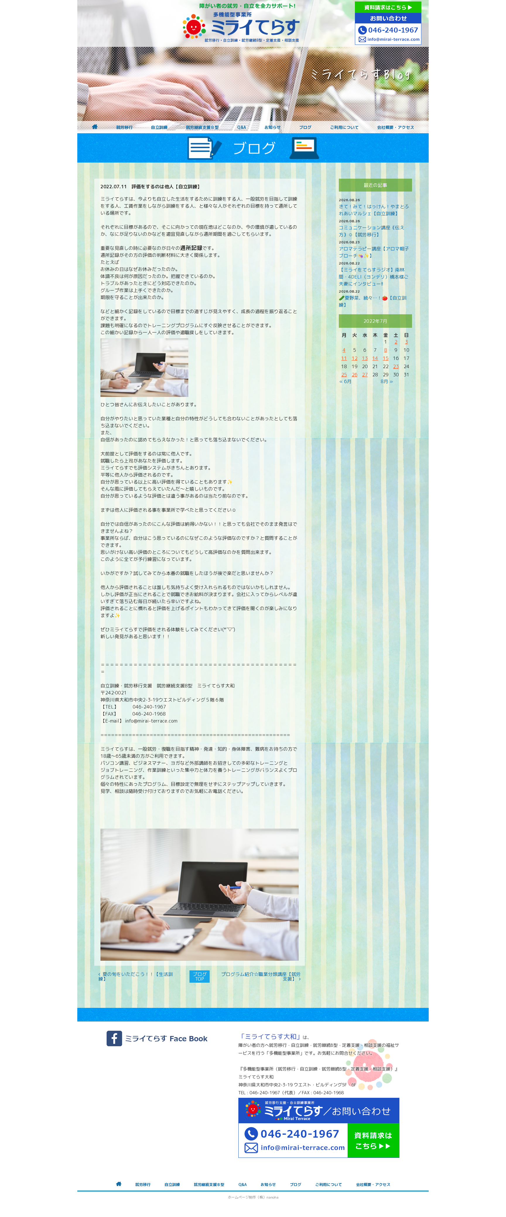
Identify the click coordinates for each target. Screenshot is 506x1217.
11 (344, 358)
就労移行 (124, 127)
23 (396, 366)
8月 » (387, 381)
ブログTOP (200, 976)
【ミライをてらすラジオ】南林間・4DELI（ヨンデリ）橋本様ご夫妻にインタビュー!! (373, 277)
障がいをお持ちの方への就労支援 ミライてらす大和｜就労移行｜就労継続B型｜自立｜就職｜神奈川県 (241, 23)
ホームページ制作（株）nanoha (253, 1197)
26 (355, 374)
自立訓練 (159, 127)
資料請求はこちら (386, 7)
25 (344, 374)
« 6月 (345, 381)
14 (375, 358)
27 (365, 374)
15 (386, 358)
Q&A (241, 127)
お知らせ (272, 127)
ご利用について (344, 127)
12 (355, 358)
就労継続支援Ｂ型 (202, 127)
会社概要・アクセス (395, 127)
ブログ (305, 127)
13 (365, 358)
